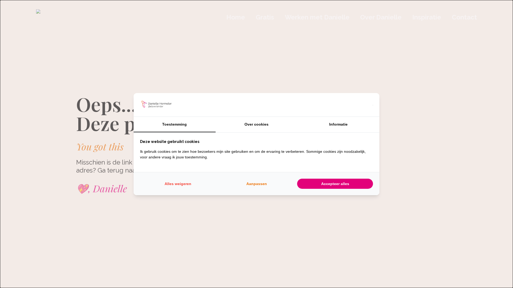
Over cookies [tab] (256, 124)
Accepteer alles (335, 184)
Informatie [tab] (338, 124)
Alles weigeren (178, 184)
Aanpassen (256, 184)
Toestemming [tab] (174, 124)
